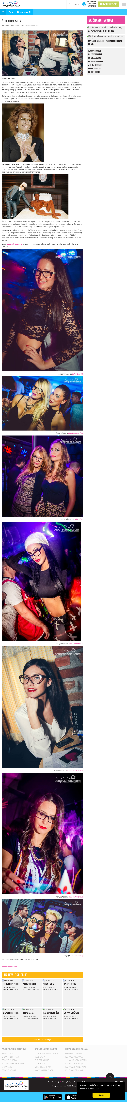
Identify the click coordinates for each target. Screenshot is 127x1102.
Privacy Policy (66, 1082)
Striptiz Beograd (94, 65)
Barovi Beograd (94, 68)
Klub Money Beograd (13, 1063)
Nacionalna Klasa (44, 1070)
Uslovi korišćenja (54, 1082)
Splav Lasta (48, 984)
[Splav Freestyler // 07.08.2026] (8, 1009)
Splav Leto (7, 1067)
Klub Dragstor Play (75, 433)
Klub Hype (40, 1063)
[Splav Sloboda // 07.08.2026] (68, 980)
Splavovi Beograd (95, 54)
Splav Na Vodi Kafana (76, 1060)
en (78, 4)
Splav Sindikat (9, 1070)
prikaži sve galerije (42, 1039)
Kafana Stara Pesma (75, 770)
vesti (12, 26)
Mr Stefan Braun (43, 1067)
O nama (76, 1082)
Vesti (11, 12)
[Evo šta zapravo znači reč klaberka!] (102, 27)
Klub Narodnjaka (74, 1070)
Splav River (78, 519)
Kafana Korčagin (71, 1012)
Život (21, 26)
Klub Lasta (40, 1056)
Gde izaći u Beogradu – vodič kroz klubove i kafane (105, 42)
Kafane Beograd (94, 57)
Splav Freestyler (10, 984)
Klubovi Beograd (94, 50)
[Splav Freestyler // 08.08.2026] (8, 980)
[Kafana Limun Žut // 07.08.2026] (48, 1009)
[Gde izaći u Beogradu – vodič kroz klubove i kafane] (105, 37)
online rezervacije (108, 4)
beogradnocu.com (14, 244)
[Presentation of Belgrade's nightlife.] (12, 4)
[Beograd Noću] (16, 1085)
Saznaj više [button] (93, 1089)
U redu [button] (101, 1095)
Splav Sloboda (29, 984)
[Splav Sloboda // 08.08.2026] (28, 980)
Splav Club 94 (77, 374)
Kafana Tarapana (74, 1056)
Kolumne (5, 26)
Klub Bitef (79, 955)
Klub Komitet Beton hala (47, 1053)
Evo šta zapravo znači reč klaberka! (105, 29)
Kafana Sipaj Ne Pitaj (75, 1067)
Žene (17, 26)
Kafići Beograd (94, 72)
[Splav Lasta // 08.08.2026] (48, 980)
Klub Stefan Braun (76, 643)
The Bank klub (42, 1060)
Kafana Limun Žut (51, 1012)
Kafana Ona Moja (74, 1063)
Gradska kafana (73, 1053)
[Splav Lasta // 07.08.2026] (28, 1009)
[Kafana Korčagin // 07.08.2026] (68, 1009)
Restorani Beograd (95, 61)
